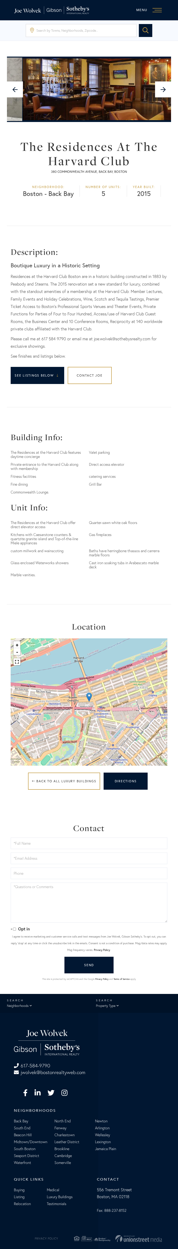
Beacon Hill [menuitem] (23, 1135)
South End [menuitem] (22, 1128)
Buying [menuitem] (19, 1190)
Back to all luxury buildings (65, 781)
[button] (145, 30)
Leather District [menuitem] (66, 1141)
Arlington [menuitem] (102, 1128)
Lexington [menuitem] (103, 1141)
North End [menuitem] (62, 1121)
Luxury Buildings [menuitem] (60, 1196)
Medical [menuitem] (53, 1190)
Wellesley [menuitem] (102, 1135)
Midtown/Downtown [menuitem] (30, 1141)
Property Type (105, 1006)
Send (89, 965)
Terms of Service (122, 979)
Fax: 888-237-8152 (112, 1210)
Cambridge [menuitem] (63, 1155)
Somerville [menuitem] (62, 1162)
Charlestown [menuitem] (64, 1135)
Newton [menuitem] (101, 1121)
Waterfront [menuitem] (22, 1162)
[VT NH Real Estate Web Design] (138, 1238)
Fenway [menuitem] (60, 1128)
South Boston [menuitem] (24, 1148)
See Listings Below (35, 375)
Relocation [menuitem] (22, 1203)
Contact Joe (89, 375)
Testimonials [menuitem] (56, 1203)
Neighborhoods (18, 1006)
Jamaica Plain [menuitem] (105, 1148)
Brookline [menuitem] (61, 1148)
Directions (126, 781)
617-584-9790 (35, 1066)
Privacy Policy (102, 950)
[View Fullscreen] (16, 661)
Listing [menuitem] (19, 1196)
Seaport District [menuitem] (26, 1155)
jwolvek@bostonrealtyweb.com (53, 1072)
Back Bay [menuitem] (21, 1121)
